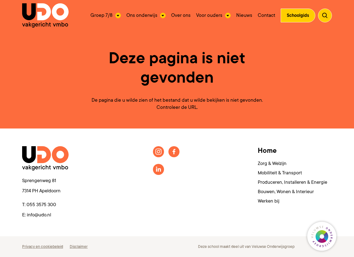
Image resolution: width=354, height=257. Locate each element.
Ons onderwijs (141, 15)
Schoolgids (298, 15)
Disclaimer (79, 246)
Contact (266, 15)
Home (267, 150)
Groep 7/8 (101, 15)
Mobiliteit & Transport (280, 172)
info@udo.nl (39, 214)
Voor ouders (209, 15)
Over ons (181, 15)
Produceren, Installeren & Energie (292, 182)
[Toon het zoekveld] (325, 15)
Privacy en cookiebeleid (42, 246)
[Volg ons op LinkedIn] (158, 169)
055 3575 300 (41, 204)
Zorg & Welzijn (272, 163)
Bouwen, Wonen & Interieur (286, 191)
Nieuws (244, 15)
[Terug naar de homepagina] (45, 15)
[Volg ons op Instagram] (158, 151)
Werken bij (268, 201)
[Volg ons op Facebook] (173, 151)
